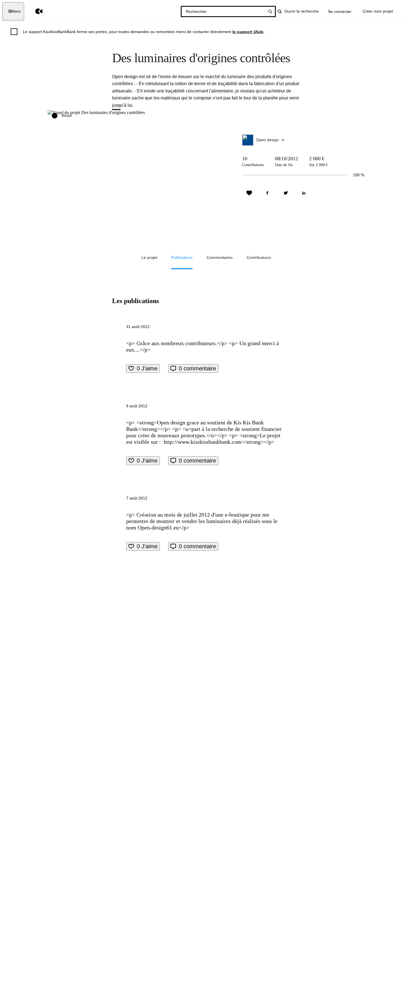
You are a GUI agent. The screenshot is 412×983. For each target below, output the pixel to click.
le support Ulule (248, 31)
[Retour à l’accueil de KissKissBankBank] (35, 11)
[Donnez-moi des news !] (249, 193)
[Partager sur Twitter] (286, 193)
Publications (182, 257)
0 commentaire (197, 368)
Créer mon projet (378, 11)
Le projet (149, 257)
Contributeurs (259, 257)
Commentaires (220, 257)
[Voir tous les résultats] (270, 11)
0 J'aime (147, 368)
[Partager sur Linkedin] (304, 193)
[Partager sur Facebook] (267, 193)
